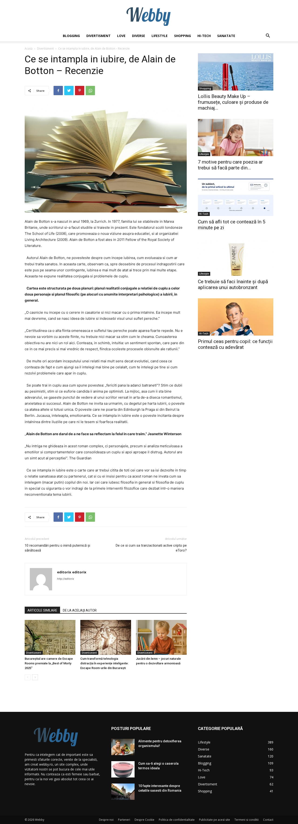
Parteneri (124, 820)
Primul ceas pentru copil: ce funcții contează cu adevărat (235, 344)
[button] (267, 36)
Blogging (71, 36)
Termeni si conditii (246, 820)
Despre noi (106, 820)
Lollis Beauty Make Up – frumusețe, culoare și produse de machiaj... (233, 102)
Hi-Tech (204, 36)
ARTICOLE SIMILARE (42, 610)
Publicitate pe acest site (214, 820)
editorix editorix (71, 572)
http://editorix (65, 578)
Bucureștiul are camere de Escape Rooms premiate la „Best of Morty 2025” (49, 663)
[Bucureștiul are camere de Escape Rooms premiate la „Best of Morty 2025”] (50, 637)
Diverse (138, 36)
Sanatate (226, 36)
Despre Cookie (144, 820)
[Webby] (149, 15)
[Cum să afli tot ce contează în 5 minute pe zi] (235, 197)
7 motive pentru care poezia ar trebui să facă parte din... (230, 165)
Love (121, 36)
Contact (268, 820)
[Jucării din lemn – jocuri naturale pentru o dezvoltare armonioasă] (161, 637)
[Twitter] (69, 90)
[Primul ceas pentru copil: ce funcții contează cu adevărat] (235, 317)
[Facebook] (58, 90)
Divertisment (98, 36)
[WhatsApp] (90, 90)
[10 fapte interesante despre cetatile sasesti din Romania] (123, 792)
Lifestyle (160, 36)
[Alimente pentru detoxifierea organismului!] (123, 747)
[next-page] (35, 677)
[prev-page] (27, 677)
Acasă (29, 48)
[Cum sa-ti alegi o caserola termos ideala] (123, 769)
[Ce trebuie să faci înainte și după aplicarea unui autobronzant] (235, 257)
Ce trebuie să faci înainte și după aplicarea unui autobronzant (233, 284)
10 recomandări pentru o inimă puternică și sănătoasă (57, 547)
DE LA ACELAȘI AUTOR (80, 610)
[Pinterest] (79, 90)
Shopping (182, 36)
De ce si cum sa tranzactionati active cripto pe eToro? (151, 547)
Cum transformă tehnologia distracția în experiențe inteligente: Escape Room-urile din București (104, 663)
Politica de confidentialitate (177, 820)
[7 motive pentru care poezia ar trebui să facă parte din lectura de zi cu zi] (235, 137)
